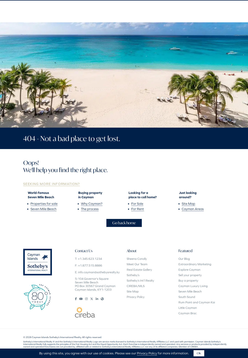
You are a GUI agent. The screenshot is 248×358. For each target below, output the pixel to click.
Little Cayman (187, 307)
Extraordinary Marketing (194, 264)
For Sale (137, 204)
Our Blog (184, 258)
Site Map (188, 204)
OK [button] (199, 353)
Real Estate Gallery (139, 269)
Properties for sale (44, 204)
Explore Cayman (189, 269)
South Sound (186, 296)
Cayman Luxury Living (193, 286)
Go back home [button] (124, 222)
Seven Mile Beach (43, 209)
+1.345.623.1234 (90, 258)
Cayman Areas (193, 209)
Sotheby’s (133, 275)
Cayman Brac (187, 313)
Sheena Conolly (137, 258)
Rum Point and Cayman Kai (196, 302)
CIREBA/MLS (136, 286)
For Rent (137, 209)
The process (90, 209)
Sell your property (190, 275)
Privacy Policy (136, 296)
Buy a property (188, 280)
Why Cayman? (91, 204)
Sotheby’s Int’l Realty (140, 280)
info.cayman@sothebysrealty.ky (99, 272)
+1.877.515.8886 (90, 265)
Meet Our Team (137, 264)
